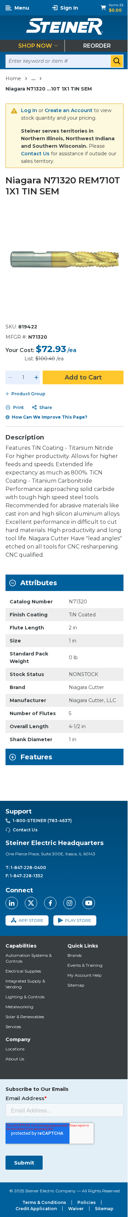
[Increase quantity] (36, 377)
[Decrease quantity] (10, 377)
